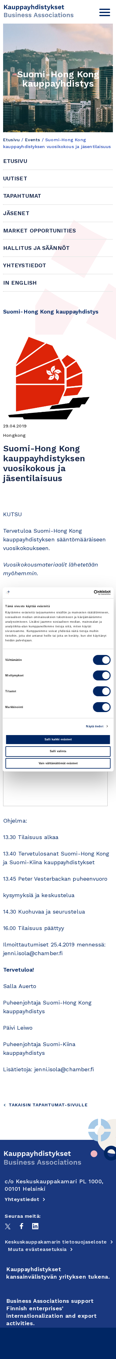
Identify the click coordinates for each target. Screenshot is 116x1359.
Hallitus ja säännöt (36, 248)
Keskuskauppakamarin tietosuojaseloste (56, 1242)
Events (32, 139)
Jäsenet (16, 213)
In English (20, 282)
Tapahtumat (22, 195)
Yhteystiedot (24, 265)
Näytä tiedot (94, 726)
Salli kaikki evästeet (58, 739)
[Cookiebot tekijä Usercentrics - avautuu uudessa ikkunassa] (84, 592)
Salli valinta (58, 751)
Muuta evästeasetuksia (37, 1249)
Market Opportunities (39, 230)
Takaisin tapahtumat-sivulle (48, 1104)
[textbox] (58, 792)
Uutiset (15, 178)
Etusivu (11, 139)
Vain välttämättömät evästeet (58, 763)
